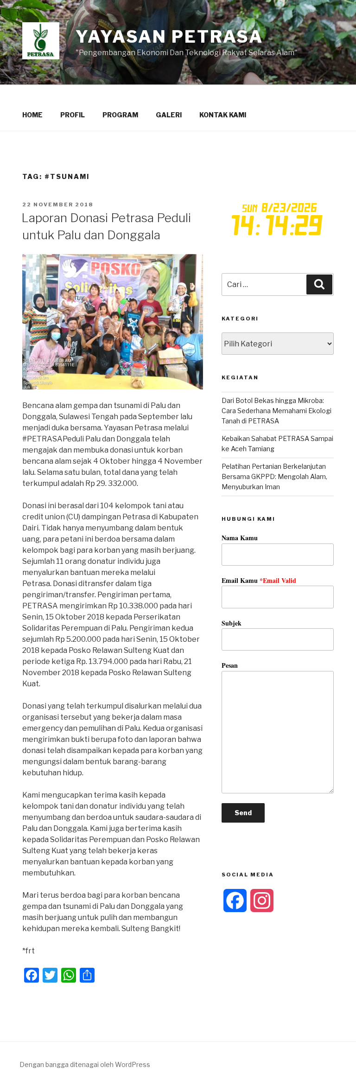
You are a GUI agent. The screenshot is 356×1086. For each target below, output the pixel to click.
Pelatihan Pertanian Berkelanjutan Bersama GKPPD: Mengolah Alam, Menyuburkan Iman (274, 476)
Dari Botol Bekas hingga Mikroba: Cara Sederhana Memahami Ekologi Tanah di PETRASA (276, 410)
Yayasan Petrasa (169, 36)
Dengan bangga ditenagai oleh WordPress (84, 1064)
